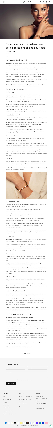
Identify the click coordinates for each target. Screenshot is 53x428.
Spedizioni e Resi (6, 408)
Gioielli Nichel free (23, 403)
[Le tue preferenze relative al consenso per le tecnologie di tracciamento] (51, 426)
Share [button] (8, 57)
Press (4, 396)
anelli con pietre (37, 104)
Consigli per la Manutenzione (25, 396)
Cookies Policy (6, 405)
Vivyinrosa (18, 425)
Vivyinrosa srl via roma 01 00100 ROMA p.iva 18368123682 (29, 425)
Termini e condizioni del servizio (10, 413)
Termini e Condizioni (7, 399)
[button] (3, 2)
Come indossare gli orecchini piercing (25, 400)
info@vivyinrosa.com (40, 408)
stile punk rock (9, 81)
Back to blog (27, 353)
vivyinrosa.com (9, 74)
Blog (20, 406)
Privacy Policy (6, 402)
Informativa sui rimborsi (8, 411)
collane (10, 239)
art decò (43, 79)
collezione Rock (21, 279)
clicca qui (10, 169)
